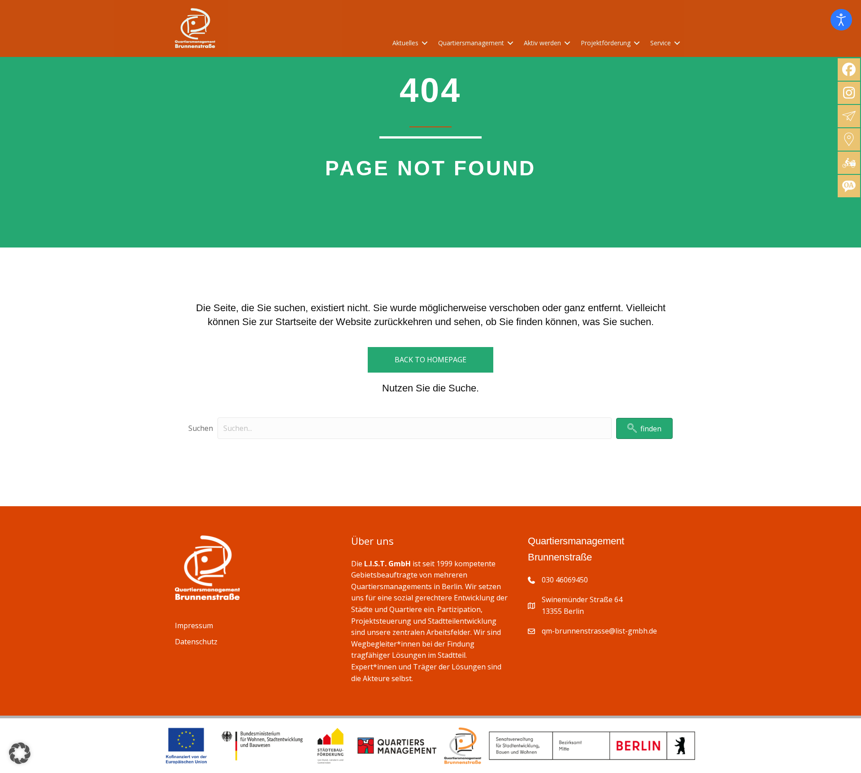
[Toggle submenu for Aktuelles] (424, 43)
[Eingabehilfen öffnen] (841, 19)
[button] (644, 428)
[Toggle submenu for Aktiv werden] (567, 43)
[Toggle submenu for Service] (677, 43)
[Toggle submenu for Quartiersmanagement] (510, 43)
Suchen (200, 428)
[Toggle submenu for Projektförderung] (636, 43)
